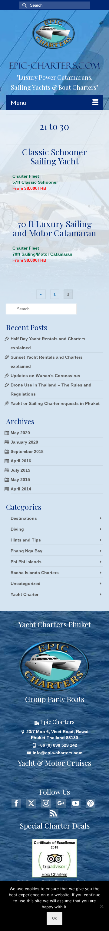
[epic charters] (54, 33)
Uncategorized (26, 583)
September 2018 (27, 451)
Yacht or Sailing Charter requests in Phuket (55, 403)
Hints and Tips (26, 540)
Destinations (24, 518)
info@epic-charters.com (57, 752)
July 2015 (20, 470)
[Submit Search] (23, 5)
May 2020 (20, 432)
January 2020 (24, 442)
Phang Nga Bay (26, 550)
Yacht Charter (24, 594)
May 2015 (20, 479)
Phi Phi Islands (26, 561)
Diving (17, 529)
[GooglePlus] (61, 803)
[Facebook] (16, 803)
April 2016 (21, 460)
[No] (101, 906)
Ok (54, 918)
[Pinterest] (90, 803)
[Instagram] (46, 803)
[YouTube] (76, 803)
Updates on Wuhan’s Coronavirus (45, 375)
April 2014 (21, 489)
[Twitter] (31, 803)
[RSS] (53, 813)
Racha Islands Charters (35, 572)
